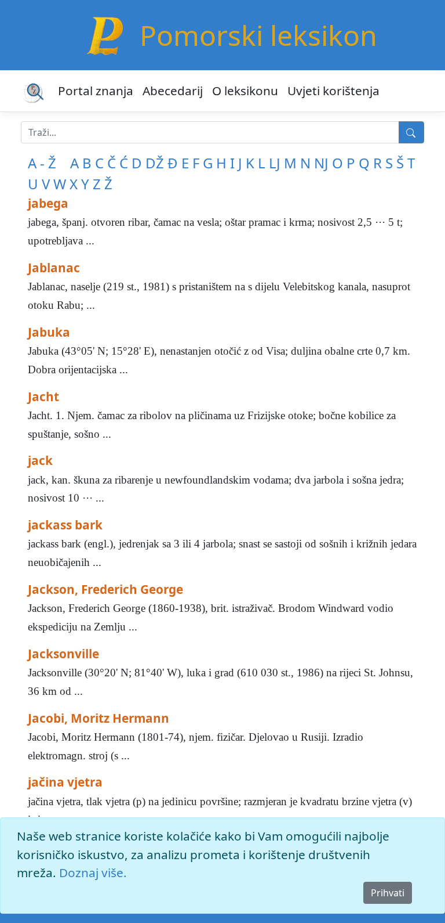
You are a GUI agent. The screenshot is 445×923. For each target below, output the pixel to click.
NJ (321, 162)
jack (40, 460)
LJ (274, 162)
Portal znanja (95, 90)
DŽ (154, 162)
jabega (48, 203)
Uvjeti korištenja (333, 90)
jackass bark (65, 525)
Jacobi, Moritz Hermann (98, 718)
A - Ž (42, 162)
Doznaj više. (93, 872)
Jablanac (54, 267)
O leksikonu (245, 90)
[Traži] (411, 132)
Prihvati (387, 892)
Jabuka (49, 332)
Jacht (43, 396)
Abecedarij (173, 90)
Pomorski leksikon (258, 35)
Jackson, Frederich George (105, 589)
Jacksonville (63, 654)
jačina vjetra (65, 782)
